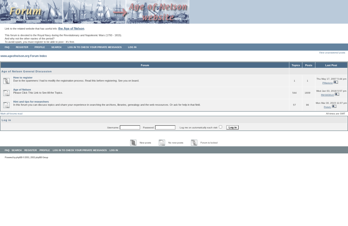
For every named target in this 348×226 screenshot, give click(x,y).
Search (56, 47)
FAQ (7, 47)
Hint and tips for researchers (31, 101)
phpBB (19, 157)
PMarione (327, 83)
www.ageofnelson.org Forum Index (23, 56)
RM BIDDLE (327, 95)
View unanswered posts (332, 52)
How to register (22, 77)
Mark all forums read (11, 113)
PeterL (327, 107)
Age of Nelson (22, 89)
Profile (40, 47)
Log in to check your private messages (95, 47)
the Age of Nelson (71, 28)
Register (22, 47)
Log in (132, 47)
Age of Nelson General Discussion (26, 71)
